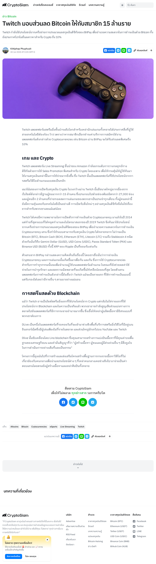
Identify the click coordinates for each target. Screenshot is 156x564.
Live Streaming (67, 426)
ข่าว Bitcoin (9, 16)
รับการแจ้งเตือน (13, 556)
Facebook (141, 521)
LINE (139, 531)
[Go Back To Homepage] (15, 5)
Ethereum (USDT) (118, 526)
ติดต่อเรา (70, 544)
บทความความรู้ (96, 5)
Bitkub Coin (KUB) (119, 546)
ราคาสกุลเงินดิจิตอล (97, 521)
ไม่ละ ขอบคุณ (30, 556)
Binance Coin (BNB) (119, 541)
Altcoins (14, 426)
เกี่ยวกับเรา (71, 539)
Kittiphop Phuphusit (20, 49)
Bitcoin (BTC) (116, 521)
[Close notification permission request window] (47, 539)
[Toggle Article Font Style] (151, 50)
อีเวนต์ (82, 5)
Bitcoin (24, 426)
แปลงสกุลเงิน (94, 536)
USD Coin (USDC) (118, 536)
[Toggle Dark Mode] (122, 5)
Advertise (70, 521)
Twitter (140, 526)
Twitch (81, 426)
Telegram (141, 536)
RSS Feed (70, 534)
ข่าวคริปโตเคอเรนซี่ (43, 5)
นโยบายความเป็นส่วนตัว (75, 528)
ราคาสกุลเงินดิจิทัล (66, 5)
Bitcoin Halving (95, 541)
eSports (53, 426)
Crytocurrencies (39, 426)
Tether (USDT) (117, 531)
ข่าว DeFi (92, 546)
